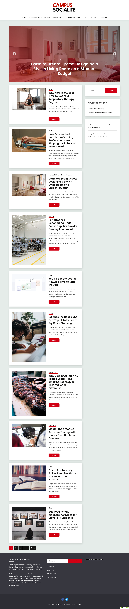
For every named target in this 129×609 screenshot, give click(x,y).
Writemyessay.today (94, 127)
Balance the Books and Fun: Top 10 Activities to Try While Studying (63, 320)
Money (47, 17)
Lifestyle (56, 17)
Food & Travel (53, 372)
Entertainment (35, 17)
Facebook (62, 599)
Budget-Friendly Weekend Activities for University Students (63, 515)
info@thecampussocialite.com (102, 112)
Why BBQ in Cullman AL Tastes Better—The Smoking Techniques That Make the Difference (63, 382)
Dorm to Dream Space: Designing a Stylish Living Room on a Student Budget (63, 183)
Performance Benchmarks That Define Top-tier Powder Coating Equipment (64, 68)
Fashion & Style (54, 175)
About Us (50, 570)
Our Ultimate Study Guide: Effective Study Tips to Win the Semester (62, 475)
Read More (54, 119)
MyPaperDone (92, 134)
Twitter (66, 599)
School (86, 17)
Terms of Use (51, 577)
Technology (52, 425)
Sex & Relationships (72, 17)
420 (26, 548)
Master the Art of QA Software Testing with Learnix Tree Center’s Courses (62, 433)
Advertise (103, 17)
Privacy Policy (52, 574)
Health (51, 89)
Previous (14, 54)
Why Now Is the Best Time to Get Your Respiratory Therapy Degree (61, 97)
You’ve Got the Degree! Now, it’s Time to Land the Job (63, 282)
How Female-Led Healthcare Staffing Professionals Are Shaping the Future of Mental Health (62, 140)
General (63, 59)
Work (93, 17)
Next (114, 54)
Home (24, 17)
